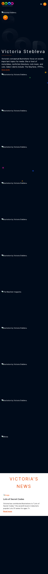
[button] (41, 4)
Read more (6, 70)
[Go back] (5, 17)
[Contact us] (44, 4)
